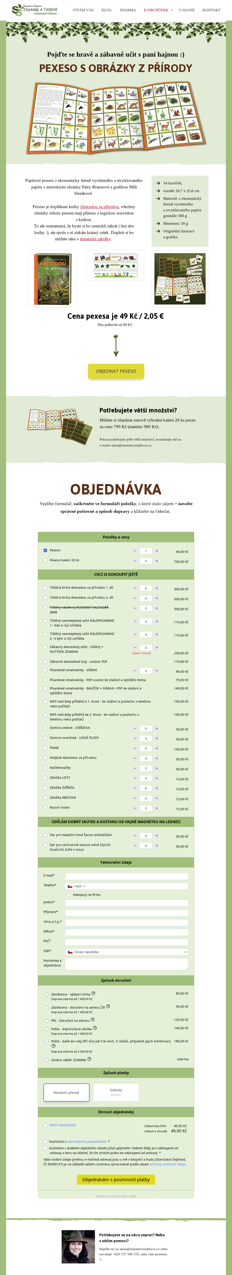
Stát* (47, 951)
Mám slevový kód (63, 1125)
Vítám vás (83, 10)
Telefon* (50, 885)
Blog (107, 10)
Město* (49, 931)
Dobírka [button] (116, 1092)
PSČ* (47, 941)
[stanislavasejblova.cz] (35, 10)
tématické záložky (95, 238)
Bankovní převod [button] (66, 1092)
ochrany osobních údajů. (168, 1164)
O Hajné (187, 10)
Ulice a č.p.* (53, 921)
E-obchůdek (156, 10)
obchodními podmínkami (87, 1141)
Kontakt (211, 10)
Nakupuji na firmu (86, 894)
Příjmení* (51, 912)
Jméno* (49, 902)
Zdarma (128, 10)
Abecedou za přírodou (99, 206)
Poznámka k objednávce (52, 962)
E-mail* (49, 875)
